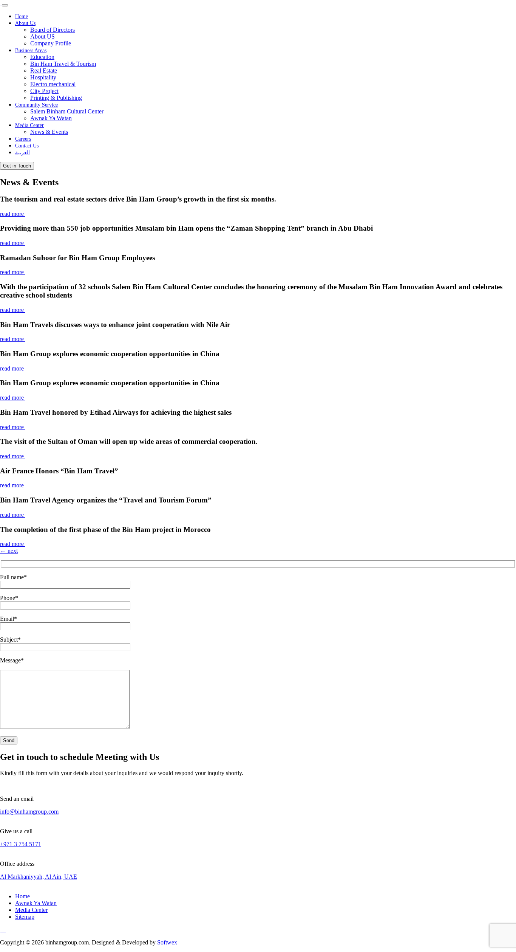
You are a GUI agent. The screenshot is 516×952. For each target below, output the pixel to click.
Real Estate (43, 70)
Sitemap (24, 916)
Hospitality (43, 77)
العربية (22, 152)
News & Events (49, 132)
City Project (44, 91)
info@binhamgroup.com (29, 811)
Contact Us (27, 146)
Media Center (29, 125)
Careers (23, 139)
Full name (13, 577)
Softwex (167, 942)
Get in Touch (17, 166)
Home (21, 16)
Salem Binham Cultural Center (67, 111)
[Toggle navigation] (5, 5)
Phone (9, 598)
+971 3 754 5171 (20, 844)
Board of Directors (52, 29)
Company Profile (50, 43)
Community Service (36, 105)
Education (42, 57)
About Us (25, 23)
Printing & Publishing (56, 98)
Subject (10, 639)
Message (12, 660)
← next (9, 550)
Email (8, 619)
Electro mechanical (53, 84)
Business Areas (30, 50)
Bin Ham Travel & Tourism (63, 63)
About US (42, 36)
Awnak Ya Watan (51, 118)
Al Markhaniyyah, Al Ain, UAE (38, 876)
